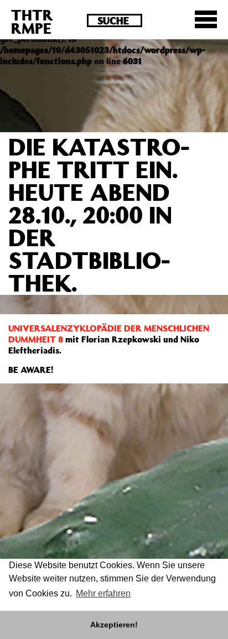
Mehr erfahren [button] (103, 593)
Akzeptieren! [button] (114, 624)
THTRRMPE (32, 21)
